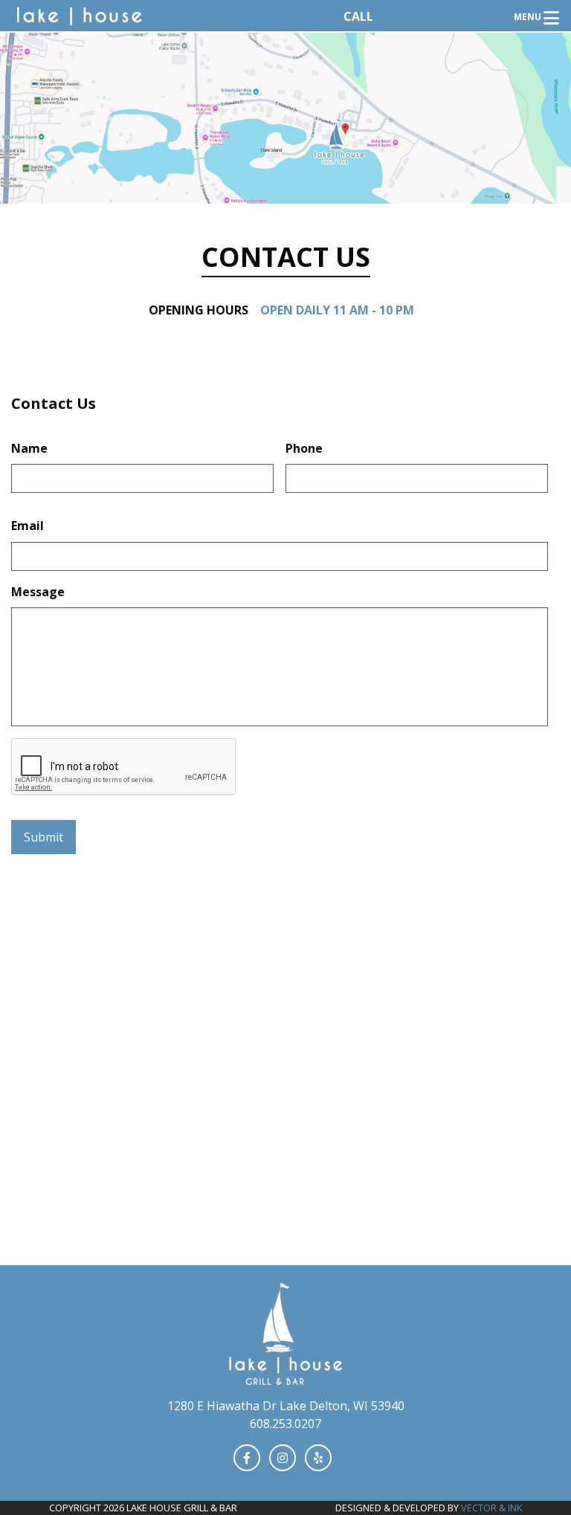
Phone (304, 448)
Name (29, 448)
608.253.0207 (285, 1423)
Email (27, 526)
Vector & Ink (491, 1507)
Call (358, 16)
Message (38, 592)
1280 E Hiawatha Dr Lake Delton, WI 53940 (285, 1406)
